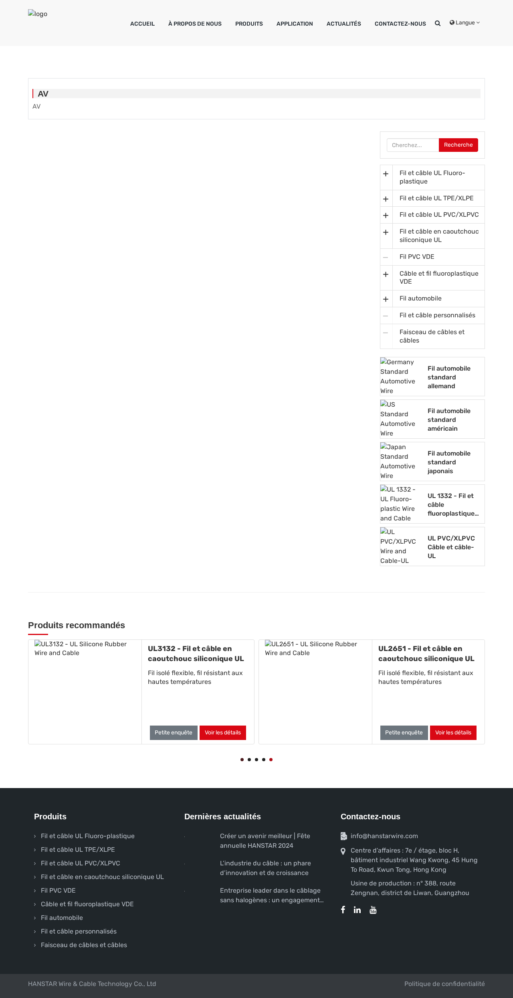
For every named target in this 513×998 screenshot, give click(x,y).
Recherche (458, 144)
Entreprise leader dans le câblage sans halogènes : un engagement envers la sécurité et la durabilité (270, 896)
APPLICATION (295, 23)
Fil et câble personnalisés (437, 315)
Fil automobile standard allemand (449, 377)
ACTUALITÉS (344, 23)
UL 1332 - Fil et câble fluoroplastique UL (451, 504)
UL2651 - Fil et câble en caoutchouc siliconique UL (426, 653)
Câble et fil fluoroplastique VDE (439, 278)
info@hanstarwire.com (384, 836)
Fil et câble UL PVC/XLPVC (439, 214)
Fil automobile (421, 298)
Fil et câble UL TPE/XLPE (437, 198)
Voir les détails (223, 732)
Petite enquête (173, 732)
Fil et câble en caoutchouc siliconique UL (439, 236)
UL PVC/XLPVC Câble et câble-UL (451, 546)
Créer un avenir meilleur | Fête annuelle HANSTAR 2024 (265, 840)
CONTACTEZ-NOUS (400, 23)
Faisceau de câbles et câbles (432, 336)
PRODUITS (249, 23)
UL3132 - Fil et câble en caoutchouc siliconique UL (196, 653)
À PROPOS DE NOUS (195, 23)
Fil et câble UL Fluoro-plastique (432, 177)
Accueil (142, 23)
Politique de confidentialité (444, 984)
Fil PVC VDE (417, 256)
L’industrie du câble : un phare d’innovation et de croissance (265, 868)
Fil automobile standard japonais (449, 462)
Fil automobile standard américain (449, 419)
